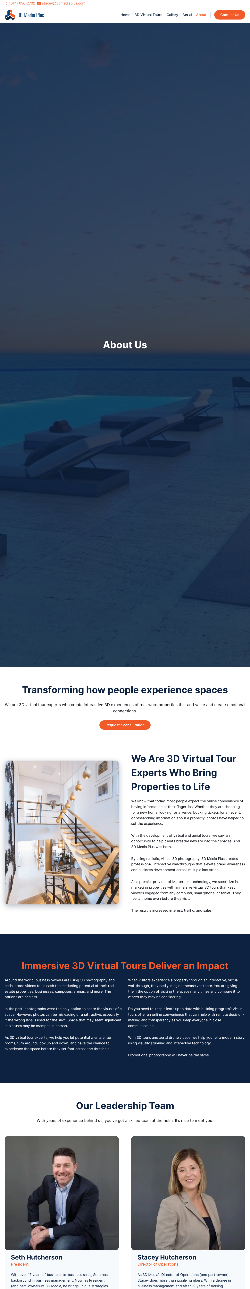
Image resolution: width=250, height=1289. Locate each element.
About (201, 15)
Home (125, 15)
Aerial (187, 15)
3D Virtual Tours (148, 15)
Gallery (172, 15)
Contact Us (229, 15)
